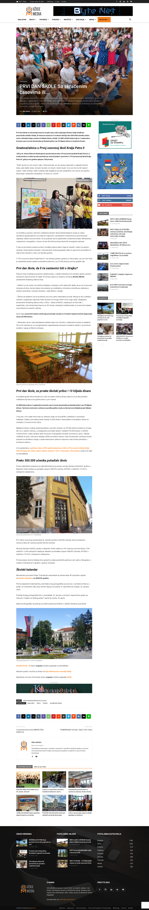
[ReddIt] (58, 125)
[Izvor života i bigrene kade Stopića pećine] (102, 266)
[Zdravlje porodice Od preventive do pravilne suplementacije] (105, 329)
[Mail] (127, 1)
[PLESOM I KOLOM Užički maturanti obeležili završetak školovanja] (54, 803)
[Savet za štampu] (115, 135)
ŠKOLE (38, 703)
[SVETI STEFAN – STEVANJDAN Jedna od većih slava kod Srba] (62, 863)
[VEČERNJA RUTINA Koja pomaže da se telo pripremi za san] (105, 308)
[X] (23, 125)
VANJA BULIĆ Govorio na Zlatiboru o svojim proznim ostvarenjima (124, 338)
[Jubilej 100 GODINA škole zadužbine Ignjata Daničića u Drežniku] (28, 803)
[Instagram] (120, 1)
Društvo (67, 19)
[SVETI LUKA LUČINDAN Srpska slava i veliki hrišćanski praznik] (102, 222)
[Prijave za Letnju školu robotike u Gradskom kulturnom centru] (54, 779)
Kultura (119, 333)
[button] (130, 20)
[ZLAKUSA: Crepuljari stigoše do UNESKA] (102, 277)
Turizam (55, 19)
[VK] (78, 125)
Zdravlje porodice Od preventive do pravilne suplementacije (104, 338)
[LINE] (88, 125)
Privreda (43, 19)
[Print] (63, 125)
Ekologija (80, 19)
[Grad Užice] (115, 171)
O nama (57, 1)
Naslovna (22, 19)
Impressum (70, 908)
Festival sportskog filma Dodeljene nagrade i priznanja (124, 318)
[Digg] (83, 125)
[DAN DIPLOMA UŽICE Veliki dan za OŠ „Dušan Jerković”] (28, 779)
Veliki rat (103, 19)
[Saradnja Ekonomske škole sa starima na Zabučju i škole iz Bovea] (80, 779)
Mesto (32, 19)
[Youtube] (131, 1)
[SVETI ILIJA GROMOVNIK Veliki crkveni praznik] (62, 853)
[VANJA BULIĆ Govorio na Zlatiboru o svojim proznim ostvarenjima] (124, 329)
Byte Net (33, 908)
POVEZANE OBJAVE (24, 767)
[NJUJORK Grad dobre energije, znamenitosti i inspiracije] (102, 287)
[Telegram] (68, 125)
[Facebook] (116, 1)
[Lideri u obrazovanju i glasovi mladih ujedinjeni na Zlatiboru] (80, 803)
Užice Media (26, 111)
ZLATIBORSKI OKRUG (56, 703)
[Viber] (43, 125)
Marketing (50, 1)
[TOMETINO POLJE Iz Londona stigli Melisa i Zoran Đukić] (102, 256)
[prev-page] (17, 819)
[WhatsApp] (48, 125)
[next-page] (21, 819)
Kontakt (64, 1)
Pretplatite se (126, 205)
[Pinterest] (53, 125)
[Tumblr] (38, 125)
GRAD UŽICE (30, 703)
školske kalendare (25, 578)
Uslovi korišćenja (81, 908)
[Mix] (73, 125)
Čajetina (119, 313)
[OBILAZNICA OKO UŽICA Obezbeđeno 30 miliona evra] (102, 245)
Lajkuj (129, 196)
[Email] (33, 125)
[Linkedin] (124, 1)
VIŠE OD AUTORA (40, 767)
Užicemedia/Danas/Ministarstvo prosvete (34, 700)
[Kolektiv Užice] (54, 688)
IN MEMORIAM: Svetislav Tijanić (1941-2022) (76, 730)
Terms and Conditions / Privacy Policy (99, 908)
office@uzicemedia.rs (68, 899)
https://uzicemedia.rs (37, 745)
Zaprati (128, 200)
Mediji (91, 19)
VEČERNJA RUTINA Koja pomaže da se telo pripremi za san (105, 318)
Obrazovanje (28, 25)
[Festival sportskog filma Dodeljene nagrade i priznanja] (124, 308)
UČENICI (45, 703)
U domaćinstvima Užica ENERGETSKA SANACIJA (30, 731)
